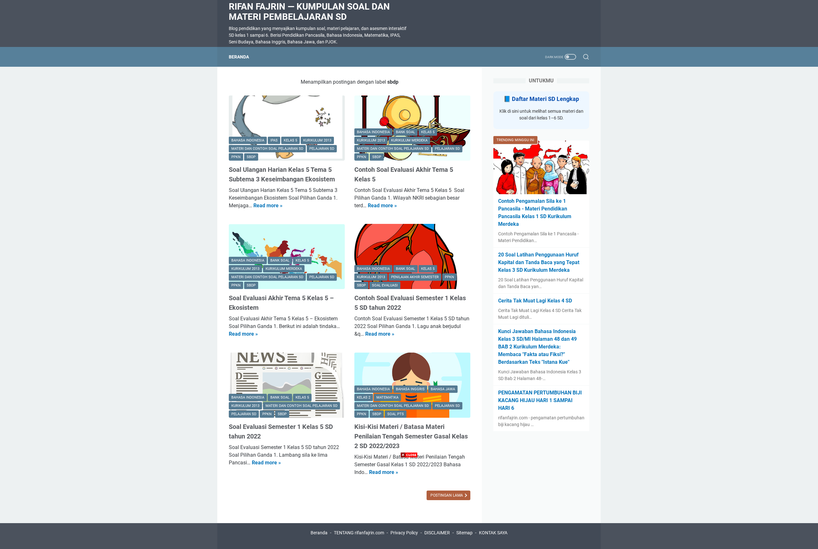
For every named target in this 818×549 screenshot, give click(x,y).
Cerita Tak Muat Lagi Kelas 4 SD (535, 301)
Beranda (239, 56)
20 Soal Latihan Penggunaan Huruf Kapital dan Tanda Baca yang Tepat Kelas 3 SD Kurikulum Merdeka (538, 262)
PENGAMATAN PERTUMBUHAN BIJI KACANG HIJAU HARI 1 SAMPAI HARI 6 (540, 400)
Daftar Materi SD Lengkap (545, 98)
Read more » (267, 205)
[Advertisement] (409, 504)
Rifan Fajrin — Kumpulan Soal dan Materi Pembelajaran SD (309, 11)
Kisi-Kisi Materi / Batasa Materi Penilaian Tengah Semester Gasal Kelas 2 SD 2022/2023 (411, 436)
